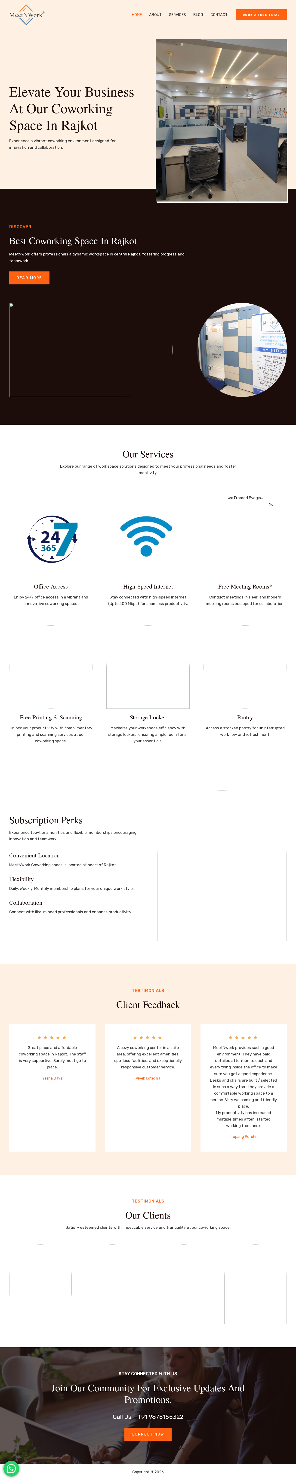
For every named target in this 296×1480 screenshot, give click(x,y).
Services (177, 15)
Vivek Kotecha (148, 1078)
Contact (219, 15)
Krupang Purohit (243, 1136)
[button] (261, 14)
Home (137, 15)
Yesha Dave (52, 1078)
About (155, 15)
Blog (198, 15)
